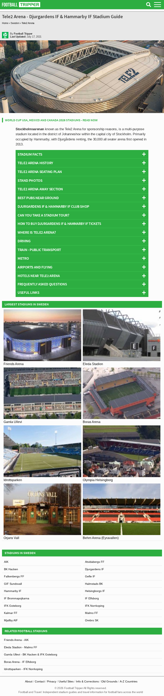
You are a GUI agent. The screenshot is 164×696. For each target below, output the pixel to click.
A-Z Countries (128, 681)
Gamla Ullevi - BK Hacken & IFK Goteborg (30, 654)
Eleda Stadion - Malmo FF (20, 647)
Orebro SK (91, 620)
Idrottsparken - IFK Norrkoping (23, 669)
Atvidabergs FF (94, 561)
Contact (40, 681)
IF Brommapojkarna (16, 598)
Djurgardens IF (94, 569)
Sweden (15, 23)
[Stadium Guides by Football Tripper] (21, 4)
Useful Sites (66, 681)
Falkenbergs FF (14, 576)
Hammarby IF (12, 591)
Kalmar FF (10, 613)
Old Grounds (109, 681)
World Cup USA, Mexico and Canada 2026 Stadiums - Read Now (51, 120)
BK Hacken (11, 569)
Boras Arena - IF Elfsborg (20, 661)
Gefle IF (90, 576)
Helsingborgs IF (95, 591)
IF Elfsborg (92, 598)
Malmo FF (91, 613)
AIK (6, 561)
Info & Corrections (87, 681)
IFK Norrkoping (94, 605)
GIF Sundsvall (13, 583)
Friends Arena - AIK (16, 639)
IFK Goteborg (12, 605)
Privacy (51, 681)
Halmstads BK (94, 583)
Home (5, 23)
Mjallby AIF (11, 620)
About (28, 681)
